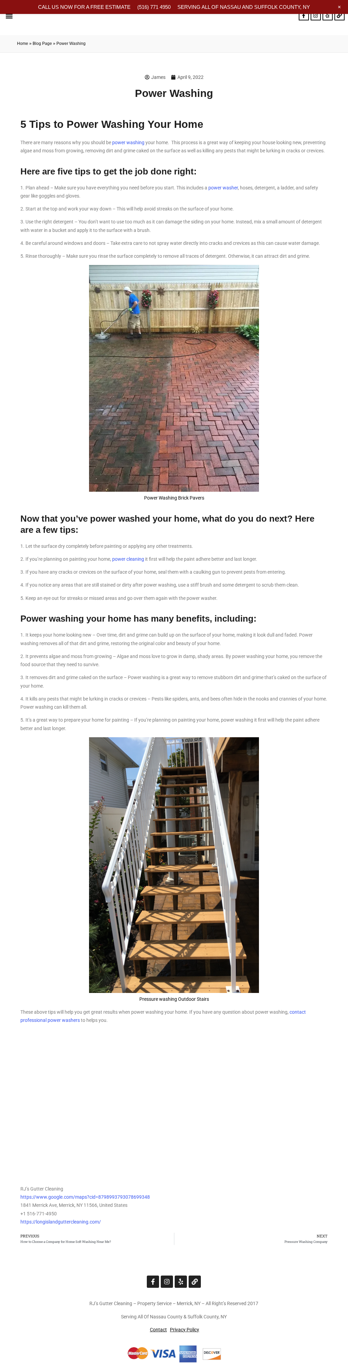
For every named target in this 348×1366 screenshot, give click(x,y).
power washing (128, 142)
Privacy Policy (184, 1329)
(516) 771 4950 (154, 7)
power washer (223, 187)
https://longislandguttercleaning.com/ (60, 1222)
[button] (9, 15)
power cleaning (128, 559)
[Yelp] (328, 15)
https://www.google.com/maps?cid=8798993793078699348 (85, 1197)
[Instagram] (316, 15)
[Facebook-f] (304, 15)
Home (22, 43)
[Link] (339, 15)
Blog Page (42, 43)
